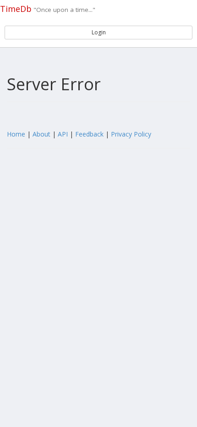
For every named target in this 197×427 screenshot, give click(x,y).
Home (16, 134)
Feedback (89, 134)
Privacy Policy (131, 134)
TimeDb (16, 8)
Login (99, 32)
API (63, 134)
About (41, 134)
